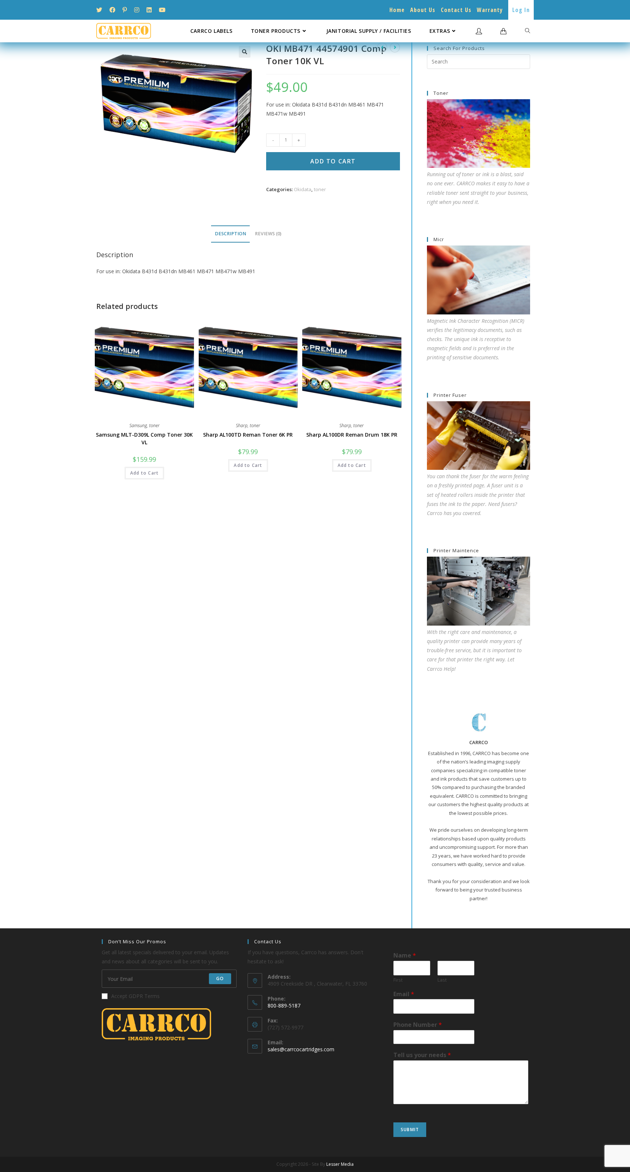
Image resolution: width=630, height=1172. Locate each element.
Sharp (242, 425)
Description (230, 234)
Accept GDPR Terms (135, 996)
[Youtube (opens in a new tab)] (162, 9)
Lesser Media (340, 1164)
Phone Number (417, 1025)
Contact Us (456, 10)
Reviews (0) (268, 234)
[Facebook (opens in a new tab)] (112, 9)
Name (404, 955)
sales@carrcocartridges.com (301, 1049)
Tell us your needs (422, 1055)
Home (397, 10)
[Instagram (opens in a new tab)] (137, 9)
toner (320, 189)
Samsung (138, 425)
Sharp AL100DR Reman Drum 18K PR (351, 434)
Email (403, 994)
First (397, 980)
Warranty (490, 10)
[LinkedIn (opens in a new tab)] (149, 9)
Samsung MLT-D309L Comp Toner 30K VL (144, 438)
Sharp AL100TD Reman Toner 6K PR (248, 434)
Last (442, 980)
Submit (410, 1129)
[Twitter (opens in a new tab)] (101, 9)
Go (220, 978)
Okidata (302, 189)
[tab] (230, 234)
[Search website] (527, 31)
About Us (422, 10)
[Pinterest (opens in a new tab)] (125, 9)
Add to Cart (333, 161)
